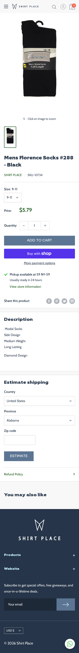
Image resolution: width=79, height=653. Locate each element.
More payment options (39, 263)
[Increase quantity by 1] (45, 225)
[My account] (63, 6)
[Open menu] (6, 6)
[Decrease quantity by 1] (23, 225)
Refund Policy (13, 474)
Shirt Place (13, 175)
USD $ (10, 630)
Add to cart (39, 240)
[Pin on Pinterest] (57, 301)
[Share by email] (72, 301)
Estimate (19, 456)
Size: (10, 189)
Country (9, 392)
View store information (25, 287)
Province (10, 411)
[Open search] (54, 6)
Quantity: (10, 225)
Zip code (10, 431)
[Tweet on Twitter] (64, 301)
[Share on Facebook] (49, 301)
